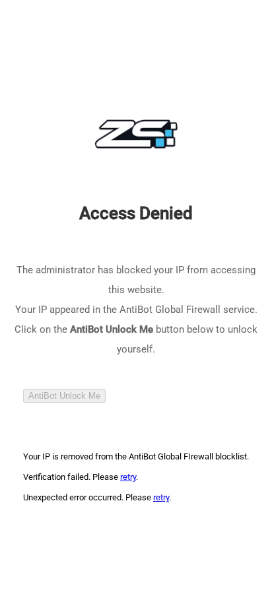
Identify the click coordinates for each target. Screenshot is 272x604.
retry (128, 477)
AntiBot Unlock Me (64, 396)
